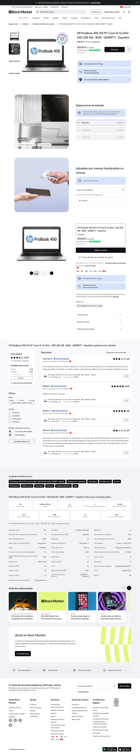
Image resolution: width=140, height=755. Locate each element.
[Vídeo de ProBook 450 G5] (14, 49)
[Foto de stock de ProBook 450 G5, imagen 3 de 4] (14, 73)
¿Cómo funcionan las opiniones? (22, 383)
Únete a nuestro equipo (17, 714)
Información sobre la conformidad (115, 263)
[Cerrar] (137, 2)
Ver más (116, 297)
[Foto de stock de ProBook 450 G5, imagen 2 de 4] (14, 61)
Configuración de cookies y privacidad (100, 723)
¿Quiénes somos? (15, 708)
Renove (53, 716)
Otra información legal (100, 730)
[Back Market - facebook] (20, 720)
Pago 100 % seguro (57, 734)
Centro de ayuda (35, 708)
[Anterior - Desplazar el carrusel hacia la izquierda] (123, 588)
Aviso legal (96, 733)
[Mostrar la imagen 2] (41, 273)
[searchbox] (63, 12)
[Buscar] (37, 12)
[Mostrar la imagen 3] (47, 273)
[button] (62, 39)
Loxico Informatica (90, 265)
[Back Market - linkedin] (15, 720)
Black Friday (76, 719)
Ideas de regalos (77, 716)
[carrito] (129, 12)
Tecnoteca (75, 704)
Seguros (54, 713)
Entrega (32, 711)
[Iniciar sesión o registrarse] (124, 12)
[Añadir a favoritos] (128, 49)
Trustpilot (12, 717)
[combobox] (101, 189)
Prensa (11, 711)
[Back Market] (20, 12)
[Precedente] (31, 273)
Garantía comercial (57, 710)
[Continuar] (51, 273)
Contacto (33, 704)
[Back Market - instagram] (10, 720)
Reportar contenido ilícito (101, 736)
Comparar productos (79, 708)
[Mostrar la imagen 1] (36, 273)
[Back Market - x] (10, 725)
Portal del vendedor (57, 731)
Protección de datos (100, 727)
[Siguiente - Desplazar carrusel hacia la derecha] (129, 588)
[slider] (10, 403)
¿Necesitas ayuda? (111, 12)
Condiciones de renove (101, 719)
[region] (70, 608)
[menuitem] (46, 18)
